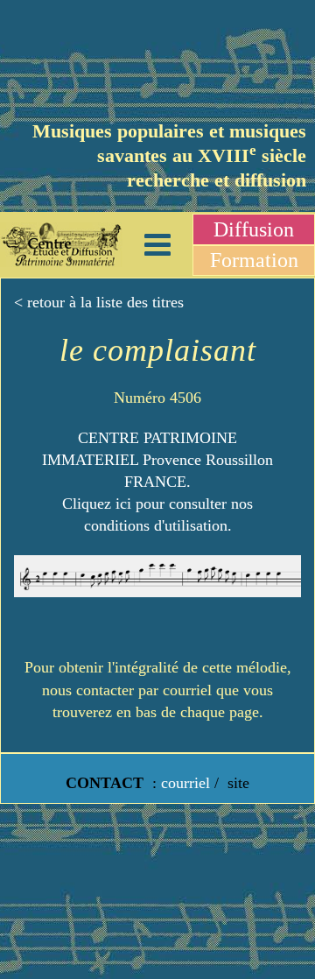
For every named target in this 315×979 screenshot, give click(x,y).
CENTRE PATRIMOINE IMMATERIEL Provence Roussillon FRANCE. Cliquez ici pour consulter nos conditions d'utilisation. (157, 482)
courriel (185, 783)
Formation (254, 260)
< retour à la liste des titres (99, 302)
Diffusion (254, 229)
